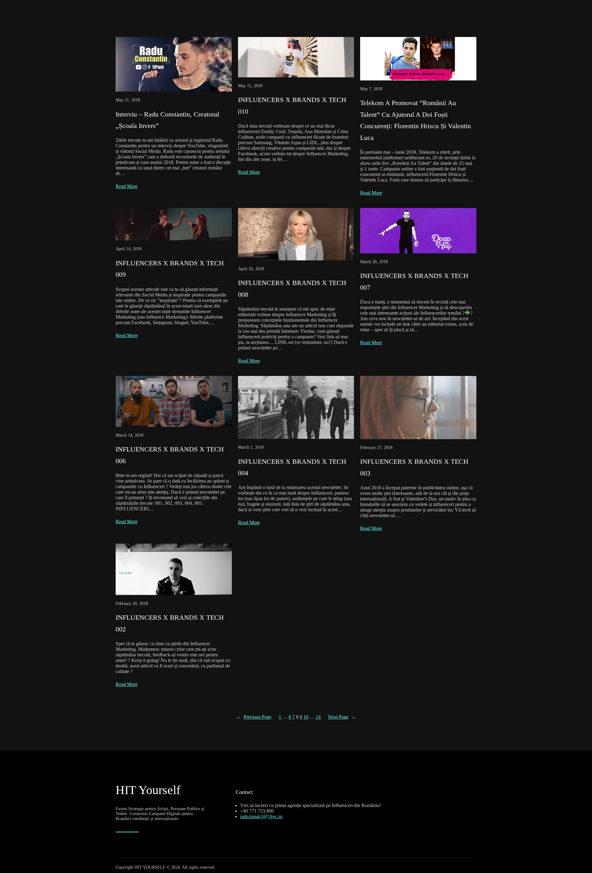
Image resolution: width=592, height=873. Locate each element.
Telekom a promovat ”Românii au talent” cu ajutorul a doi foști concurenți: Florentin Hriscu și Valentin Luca (415, 120)
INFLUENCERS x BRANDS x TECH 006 (170, 454)
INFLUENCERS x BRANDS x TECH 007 (414, 281)
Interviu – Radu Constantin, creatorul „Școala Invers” (167, 119)
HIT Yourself (148, 790)
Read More (127, 186)
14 (318, 717)
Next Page (342, 717)
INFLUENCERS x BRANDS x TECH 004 (292, 467)
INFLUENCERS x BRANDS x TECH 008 (292, 288)
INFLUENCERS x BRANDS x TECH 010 (292, 105)
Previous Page (253, 717)
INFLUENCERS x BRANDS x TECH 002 (170, 623)
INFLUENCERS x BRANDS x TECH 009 (170, 268)
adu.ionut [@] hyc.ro (262, 816)
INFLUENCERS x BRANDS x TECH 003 (414, 467)
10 (305, 717)
